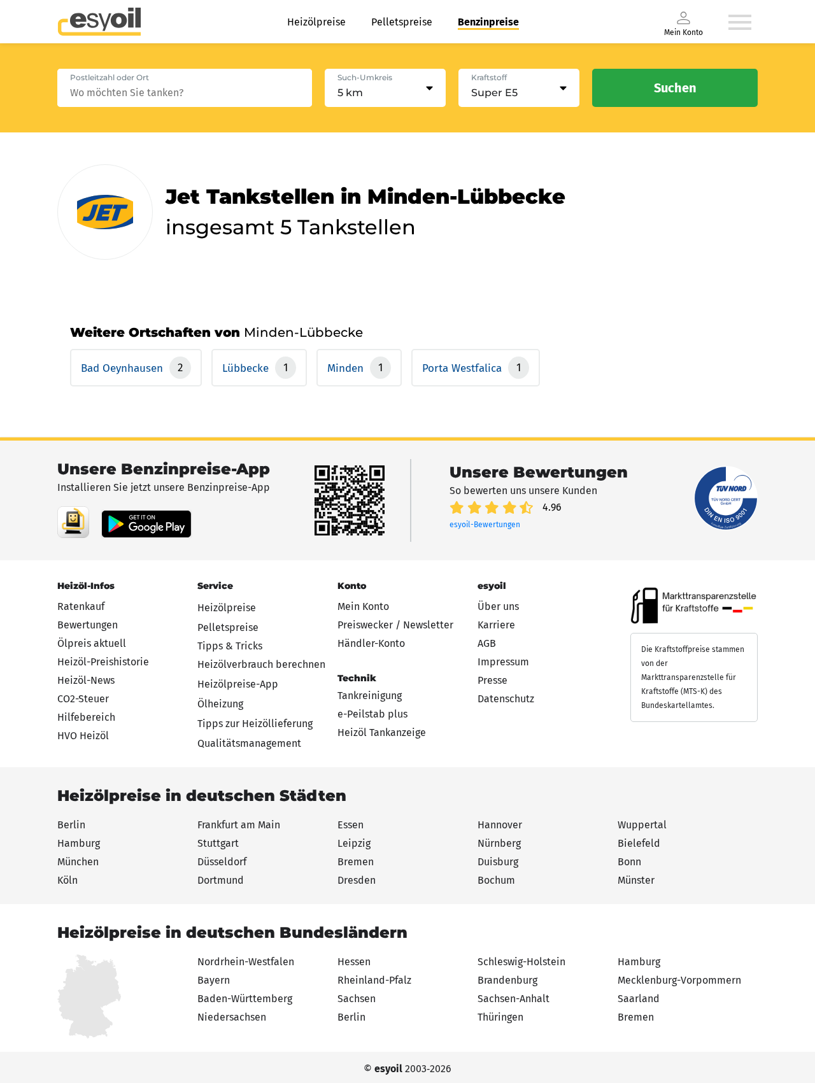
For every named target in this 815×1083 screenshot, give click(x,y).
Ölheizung (220, 704)
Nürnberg (499, 843)
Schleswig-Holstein (521, 962)
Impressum (503, 662)
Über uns (498, 606)
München (78, 862)
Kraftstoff (489, 77)
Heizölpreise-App (237, 684)
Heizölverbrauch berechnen (261, 664)
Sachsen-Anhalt (513, 999)
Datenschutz (506, 699)
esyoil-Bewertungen (485, 524)
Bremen (355, 862)
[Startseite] (99, 22)
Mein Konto (363, 606)
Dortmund (220, 880)
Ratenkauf (80, 606)
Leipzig (354, 843)
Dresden (356, 880)
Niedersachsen (231, 1017)
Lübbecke (247, 368)
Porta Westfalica (463, 368)
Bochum (496, 880)
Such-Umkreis (364, 77)
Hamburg (78, 843)
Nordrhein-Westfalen (245, 962)
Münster (636, 880)
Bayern (213, 980)
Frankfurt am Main (238, 825)
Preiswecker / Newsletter (395, 625)
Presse (492, 680)
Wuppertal (642, 825)
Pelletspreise (401, 22)
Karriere (496, 625)
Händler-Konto (371, 643)
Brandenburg (507, 980)
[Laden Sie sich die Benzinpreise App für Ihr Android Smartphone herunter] (73, 522)
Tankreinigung (369, 696)
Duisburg (498, 862)
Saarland (639, 999)
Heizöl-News (86, 680)
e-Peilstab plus (372, 714)
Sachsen (356, 999)
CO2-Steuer (83, 699)
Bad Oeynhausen (123, 368)
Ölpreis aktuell (91, 643)
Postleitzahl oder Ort (109, 77)
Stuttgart (218, 843)
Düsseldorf (221, 862)
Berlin (71, 825)
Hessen (354, 962)
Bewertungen (87, 625)
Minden (347, 368)
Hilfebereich (86, 717)
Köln (67, 880)
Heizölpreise (316, 22)
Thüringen (500, 1017)
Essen (350, 825)
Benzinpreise (488, 22)
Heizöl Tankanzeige (381, 732)
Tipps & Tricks (229, 646)
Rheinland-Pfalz (374, 980)
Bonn (629, 862)
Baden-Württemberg (244, 999)
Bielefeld (639, 843)
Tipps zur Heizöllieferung (255, 724)
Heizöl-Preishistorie (103, 662)
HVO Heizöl (83, 736)
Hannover (500, 825)
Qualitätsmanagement (249, 743)
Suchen (675, 88)
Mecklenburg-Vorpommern (679, 980)
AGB (487, 643)
